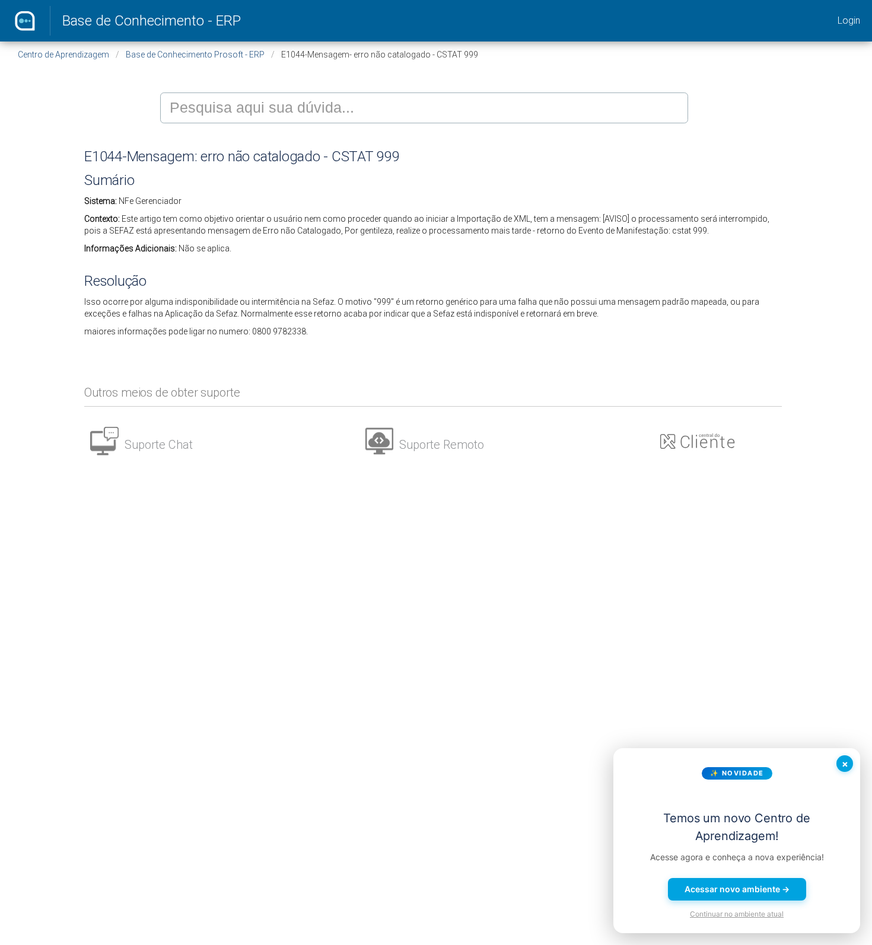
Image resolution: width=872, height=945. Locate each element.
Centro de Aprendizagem (63, 54)
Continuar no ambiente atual (737, 913)
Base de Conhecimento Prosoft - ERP (195, 54)
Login (849, 20)
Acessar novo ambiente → (737, 889)
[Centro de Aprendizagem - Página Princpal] (25, 21)
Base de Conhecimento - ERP (151, 20)
